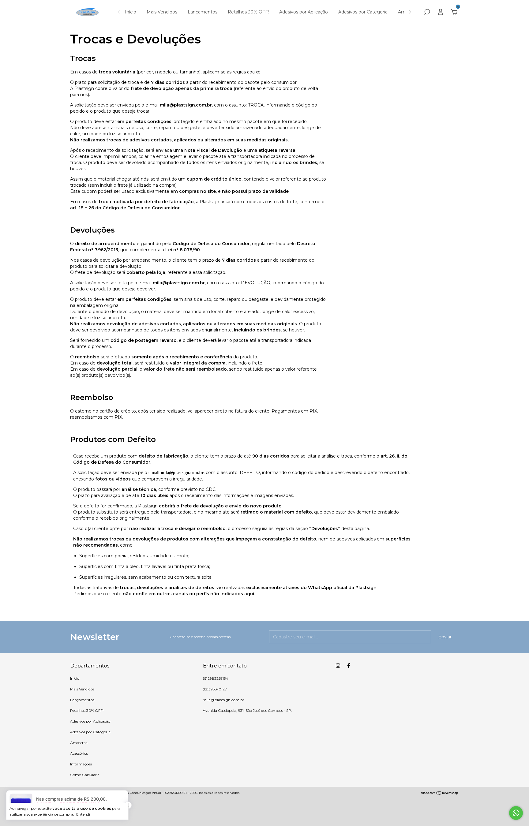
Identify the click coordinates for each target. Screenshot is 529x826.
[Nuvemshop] (440, 793)
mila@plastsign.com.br (223, 699)
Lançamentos (202, 12)
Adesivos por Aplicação (303, 12)
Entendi (83, 814)
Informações (81, 764)
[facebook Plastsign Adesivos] (348, 665)
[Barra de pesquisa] (427, 13)
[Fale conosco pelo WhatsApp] (516, 813)
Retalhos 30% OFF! (248, 12)
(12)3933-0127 (215, 689)
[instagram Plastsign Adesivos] (338, 665)
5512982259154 (215, 678)
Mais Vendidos (162, 12)
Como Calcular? (84, 774)
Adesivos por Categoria (363, 12)
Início (130, 12)
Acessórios (79, 753)
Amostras (78, 742)
